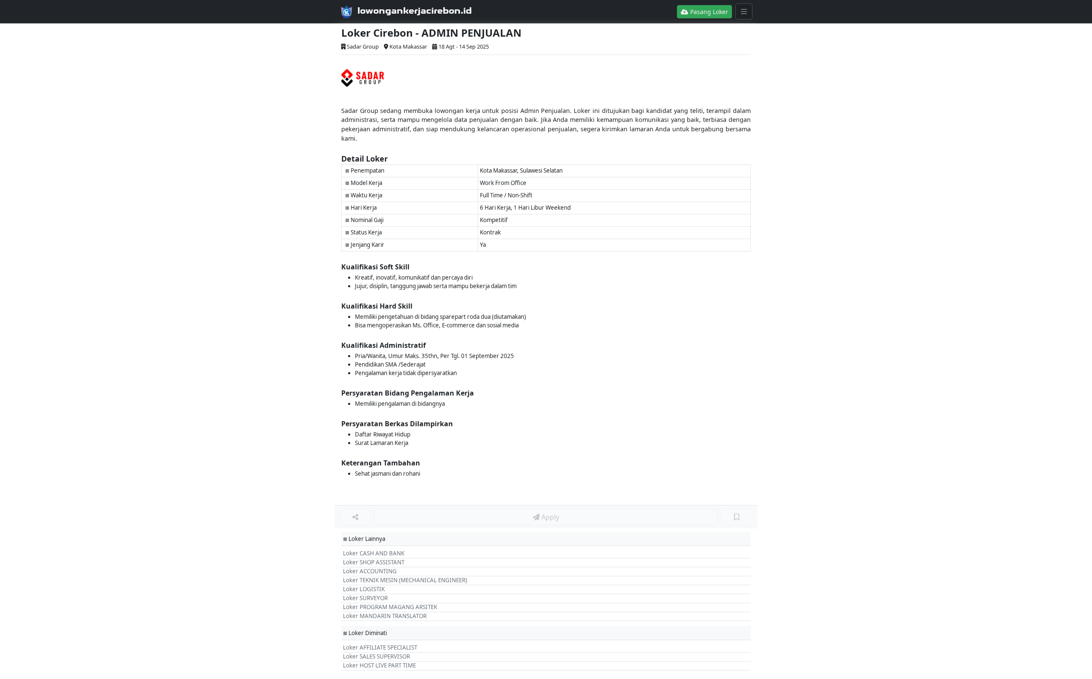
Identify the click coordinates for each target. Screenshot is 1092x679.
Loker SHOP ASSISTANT (373, 562)
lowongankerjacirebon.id (414, 11)
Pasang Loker (708, 12)
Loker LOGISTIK (364, 589)
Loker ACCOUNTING (370, 571)
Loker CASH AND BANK (373, 553)
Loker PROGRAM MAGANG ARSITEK (390, 607)
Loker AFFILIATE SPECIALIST (380, 647)
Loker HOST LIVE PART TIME (379, 665)
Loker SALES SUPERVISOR (376, 656)
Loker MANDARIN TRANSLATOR (385, 616)
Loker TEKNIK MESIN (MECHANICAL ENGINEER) (405, 580)
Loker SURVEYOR (365, 598)
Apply (549, 517)
